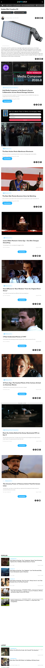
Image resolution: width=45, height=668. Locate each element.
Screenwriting (17, 5)
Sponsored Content (8, 441)
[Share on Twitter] (38, 18)
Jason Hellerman (8, 156)
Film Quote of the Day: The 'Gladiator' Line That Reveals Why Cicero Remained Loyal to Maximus (26, 623)
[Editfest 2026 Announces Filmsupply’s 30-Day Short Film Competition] (5, 654)
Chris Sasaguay (7, 295)
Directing (9, 5)
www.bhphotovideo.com (5, 45)
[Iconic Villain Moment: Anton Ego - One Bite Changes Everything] (22, 223)
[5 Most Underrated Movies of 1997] (22, 319)
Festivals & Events (9, 532)
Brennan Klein (7, 389)
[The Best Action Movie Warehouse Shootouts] (22, 134)
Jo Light (12, 617)
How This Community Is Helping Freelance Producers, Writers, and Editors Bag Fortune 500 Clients (27, 644)
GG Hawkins (6, 543)
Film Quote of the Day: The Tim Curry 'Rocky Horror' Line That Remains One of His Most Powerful (26, 633)
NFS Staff (11, 543)
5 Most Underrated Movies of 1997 (14, 337)
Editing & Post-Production (11, 87)
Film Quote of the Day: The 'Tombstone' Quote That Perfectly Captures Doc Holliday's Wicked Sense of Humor (26, 613)
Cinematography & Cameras (29, 5)
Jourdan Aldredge (8, 99)
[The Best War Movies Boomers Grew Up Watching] (22, 179)
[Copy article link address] (42, 18)
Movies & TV (8, 148)
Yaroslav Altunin (9, 17)
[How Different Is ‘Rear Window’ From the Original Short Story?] (22, 271)
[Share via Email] (40, 18)
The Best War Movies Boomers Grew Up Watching (19, 196)
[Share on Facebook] (36, 18)
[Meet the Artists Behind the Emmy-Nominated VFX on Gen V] (22, 415)
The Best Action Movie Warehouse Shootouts (17, 151)
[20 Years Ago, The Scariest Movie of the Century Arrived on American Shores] (22, 365)
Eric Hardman (7, 247)
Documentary (40, 5)
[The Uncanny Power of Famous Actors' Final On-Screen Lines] (22, 466)
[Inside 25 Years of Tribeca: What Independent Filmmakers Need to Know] (22, 518)
